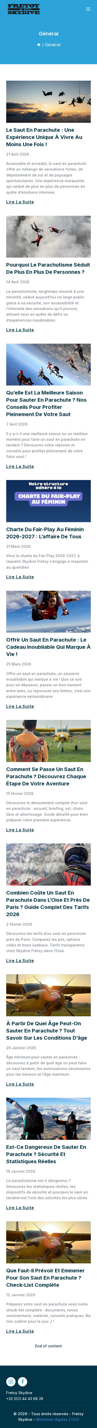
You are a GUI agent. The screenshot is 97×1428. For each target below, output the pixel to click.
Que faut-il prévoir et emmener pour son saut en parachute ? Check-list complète (45, 1277)
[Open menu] (88, 9)
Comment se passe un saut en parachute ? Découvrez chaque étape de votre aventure (46, 776)
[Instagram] (11, 1381)
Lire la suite (20, 201)
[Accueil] (39, 44)
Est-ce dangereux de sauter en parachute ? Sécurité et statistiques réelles (46, 1154)
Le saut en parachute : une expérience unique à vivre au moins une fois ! (44, 137)
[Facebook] (22, 1381)
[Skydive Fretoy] (23, 9)
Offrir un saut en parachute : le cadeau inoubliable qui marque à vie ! (48, 647)
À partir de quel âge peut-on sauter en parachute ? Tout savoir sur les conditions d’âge (46, 1030)
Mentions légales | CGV (57, 1419)
